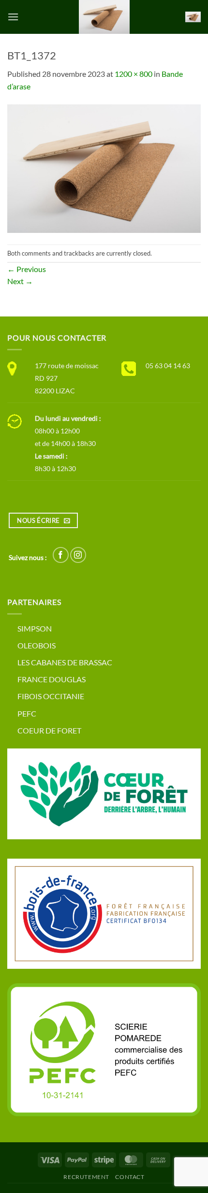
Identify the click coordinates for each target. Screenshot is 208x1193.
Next (20, 281)
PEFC (26, 713)
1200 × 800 (133, 73)
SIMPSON (34, 628)
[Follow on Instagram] (78, 555)
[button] (13, 17)
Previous (26, 268)
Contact (129, 1176)
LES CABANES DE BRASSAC (64, 662)
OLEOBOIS (36, 645)
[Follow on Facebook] (61, 555)
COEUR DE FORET (49, 730)
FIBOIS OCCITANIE (50, 696)
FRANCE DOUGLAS (51, 679)
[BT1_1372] (104, 167)
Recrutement (86, 1176)
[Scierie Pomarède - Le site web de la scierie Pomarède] (104, 17)
